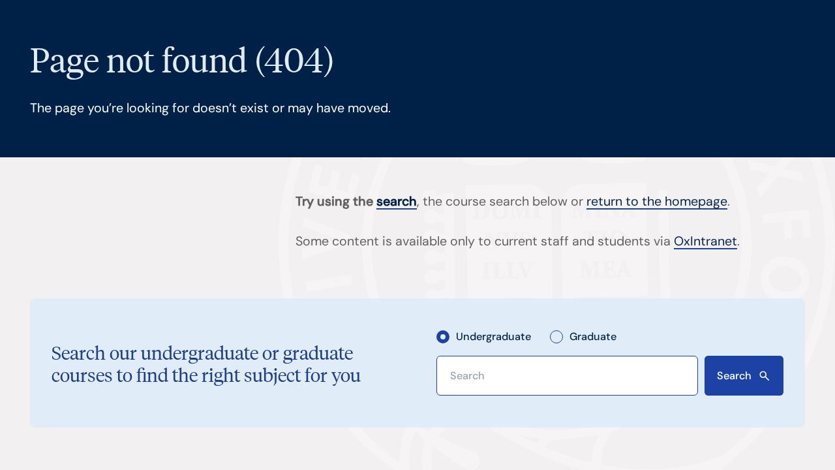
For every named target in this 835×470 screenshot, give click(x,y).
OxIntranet (705, 241)
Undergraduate (493, 336)
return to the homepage (656, 201)
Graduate (592, 336)
